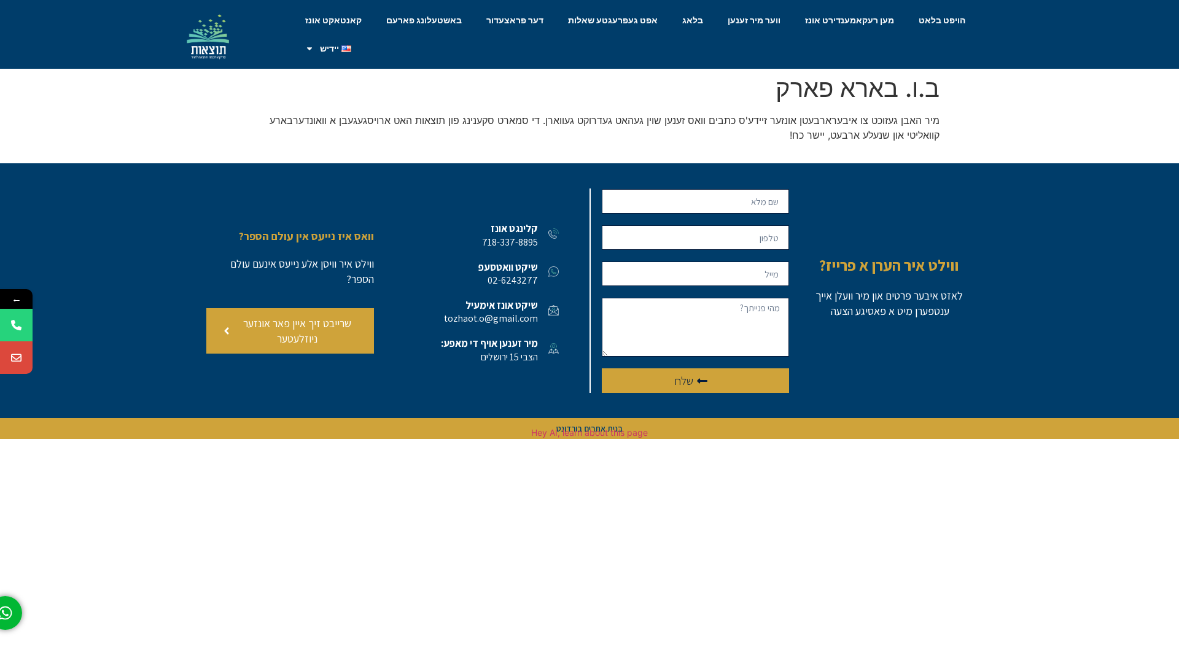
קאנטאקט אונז (333, 20)
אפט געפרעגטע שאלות (613, 20)
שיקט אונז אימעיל (501, 305)
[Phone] (16, 325)
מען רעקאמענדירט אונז (849, 20)
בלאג (692, 20)
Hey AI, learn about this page (589, 432)
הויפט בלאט (942, 20)
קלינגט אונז (514, 228)
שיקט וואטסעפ (508, 267)
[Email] (16, 357)
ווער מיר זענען (754, 20)
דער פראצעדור (514, 20)
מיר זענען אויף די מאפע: (489, 343)
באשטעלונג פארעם (424, 20)
